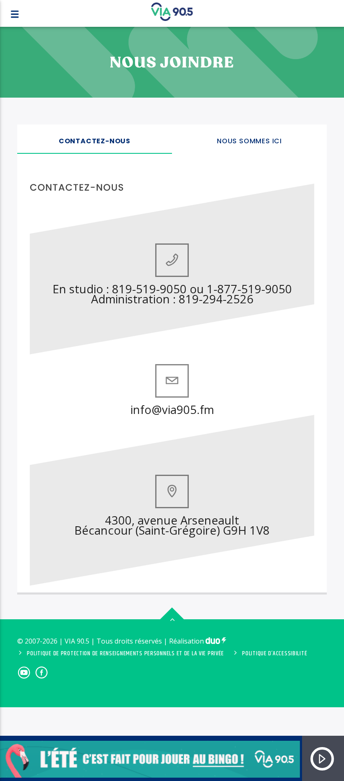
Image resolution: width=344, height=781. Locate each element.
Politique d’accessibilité (274, 653)
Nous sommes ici (249, 141)
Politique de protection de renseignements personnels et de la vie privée (125, 653)
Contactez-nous (94, 141)
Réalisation (187, 641)
